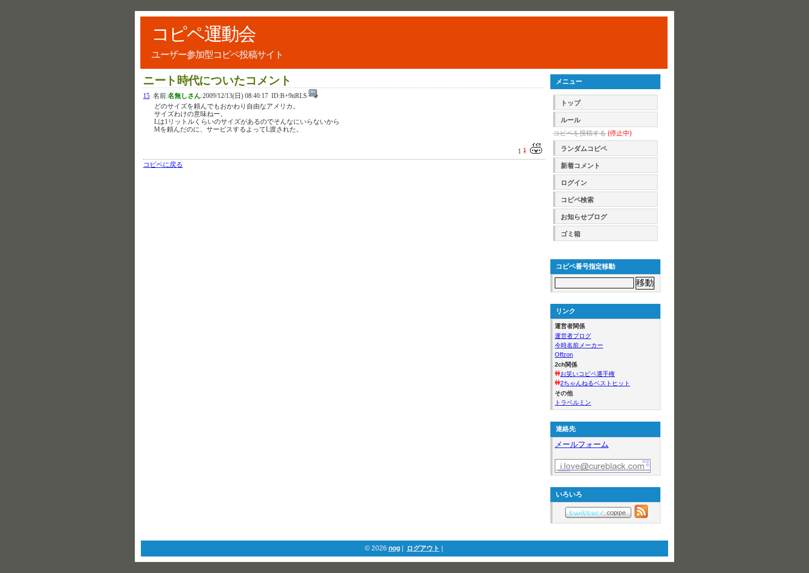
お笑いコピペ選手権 (587, 373)
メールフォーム (582, 444)
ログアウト (423, 548)
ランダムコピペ (584, 148)
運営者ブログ (573, 335)
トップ (571, 103)
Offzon (564, 354)
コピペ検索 (577, 200)
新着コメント (580, 166)
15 (146, 96)
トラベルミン (573, 402)
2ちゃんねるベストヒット (595, 383)
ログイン (574, 183)
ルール (571, 120)
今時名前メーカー (579, 345)
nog (394, 548)
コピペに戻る (163, 164)
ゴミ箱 (571, 234)
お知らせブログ (584, 217)
